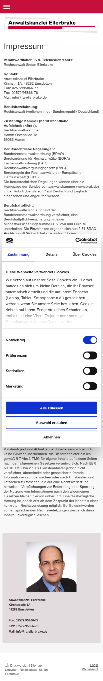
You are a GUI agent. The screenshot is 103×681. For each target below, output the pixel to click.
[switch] (90, 355)
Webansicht (90, 669)
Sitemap (36, 665)
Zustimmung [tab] (19, 254)
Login (94, 665)
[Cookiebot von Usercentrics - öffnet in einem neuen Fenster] (75, 240)
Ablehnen (51, 437)
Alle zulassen (51, 408)
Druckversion (19, 665)
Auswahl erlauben (51, 422)
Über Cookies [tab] (84, 254)
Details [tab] (52, 254)
